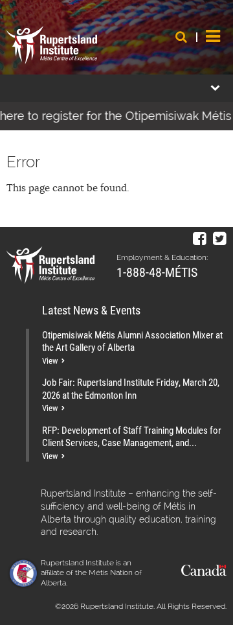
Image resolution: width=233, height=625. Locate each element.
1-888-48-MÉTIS (156, 271)
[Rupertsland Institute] (51, 45)
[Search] (181, 37)
